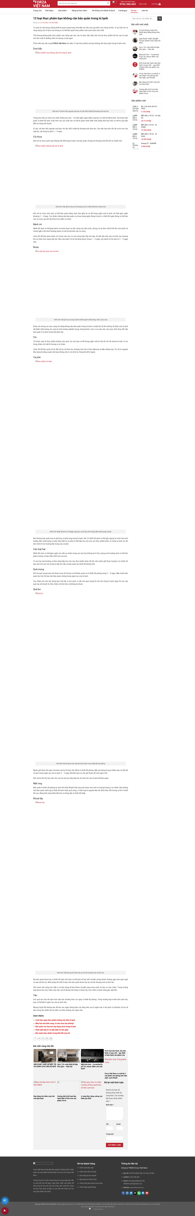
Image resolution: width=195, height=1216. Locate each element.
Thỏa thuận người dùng (87, 1187)
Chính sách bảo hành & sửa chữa (91, 1183)
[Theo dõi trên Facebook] (123, 1193)
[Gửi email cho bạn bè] (43, 1039)
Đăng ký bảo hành (79, 10)
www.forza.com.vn (137, 1187)
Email (118, 1124)
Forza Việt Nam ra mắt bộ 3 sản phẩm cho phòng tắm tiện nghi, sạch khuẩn (149, 76)
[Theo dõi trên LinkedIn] (143, 1193)
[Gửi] (108, 3)
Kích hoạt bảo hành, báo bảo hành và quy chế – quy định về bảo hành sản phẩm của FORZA (149, 66)
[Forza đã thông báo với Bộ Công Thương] (97, 1211)
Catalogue (122, 10)
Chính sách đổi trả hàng (87, 1172)
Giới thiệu (49, 10)
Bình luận (110, 1105)
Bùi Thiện (55, 23)
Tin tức (134, 10)
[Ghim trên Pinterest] (47, 1039)
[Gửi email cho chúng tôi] (135, 1193)
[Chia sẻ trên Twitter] (39, 1039)
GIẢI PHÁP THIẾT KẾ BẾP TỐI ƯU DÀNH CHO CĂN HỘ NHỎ (149, 41)
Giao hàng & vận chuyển (87, 1175)
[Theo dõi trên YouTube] (147, 1193)
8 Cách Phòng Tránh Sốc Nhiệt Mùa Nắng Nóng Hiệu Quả (149, 32)
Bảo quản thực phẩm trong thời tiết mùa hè (52, 1033)
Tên (107, 1124)
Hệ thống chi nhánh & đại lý (103, 10)
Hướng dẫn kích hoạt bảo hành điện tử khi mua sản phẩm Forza (148, 91)
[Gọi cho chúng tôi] (139, 1193)
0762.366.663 (134, 1177)
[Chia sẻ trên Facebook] (35, 1039)
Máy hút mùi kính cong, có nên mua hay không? (54, 1023)
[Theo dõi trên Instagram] (127, 1193)
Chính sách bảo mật (86, 1168)
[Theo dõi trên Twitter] (131, 1193)
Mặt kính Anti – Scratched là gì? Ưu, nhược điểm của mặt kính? (149, 57)
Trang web (110, 1134)
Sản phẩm (62, 10)
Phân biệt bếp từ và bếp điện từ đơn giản (51, 1030)
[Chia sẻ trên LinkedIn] (51, 1039)
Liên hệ (145, 10)
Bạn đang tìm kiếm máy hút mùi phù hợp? (149, 83)
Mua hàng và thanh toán (88, 1179)
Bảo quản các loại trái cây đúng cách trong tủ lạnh (55, 1026)
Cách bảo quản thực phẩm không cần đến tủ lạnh (55, 1020)
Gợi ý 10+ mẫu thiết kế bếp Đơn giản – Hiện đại (149, 48)
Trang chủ (37, 10)
